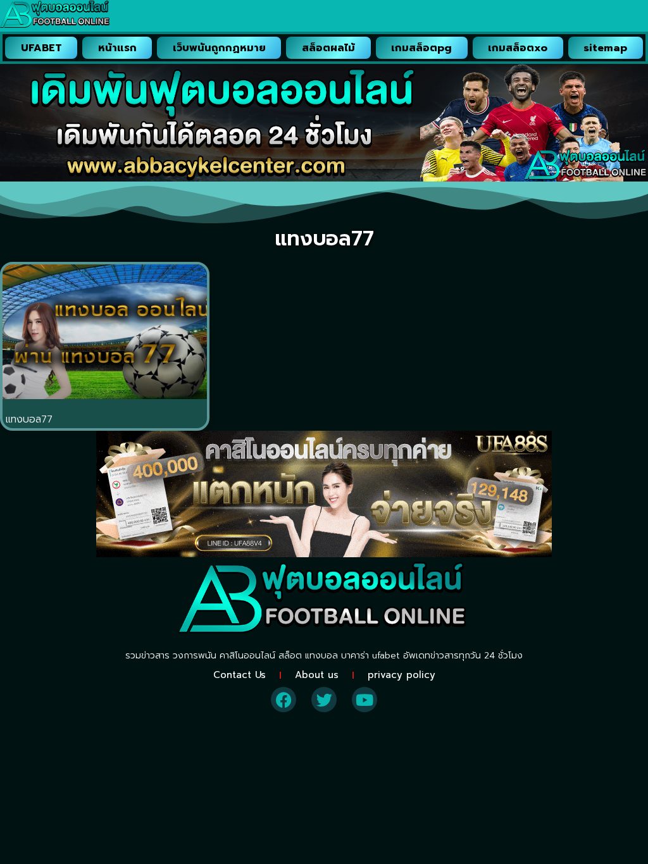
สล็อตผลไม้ (328, 48)
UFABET (41, 48)
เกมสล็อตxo (517, 48)
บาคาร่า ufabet (370, 655)
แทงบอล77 (29, 419)
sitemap (605, 48)
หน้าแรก (117, 48)
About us (317, 675)
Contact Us (239, 675)
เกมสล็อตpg (421, 48)
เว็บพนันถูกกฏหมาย (219, 48)
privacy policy (401, 675)
